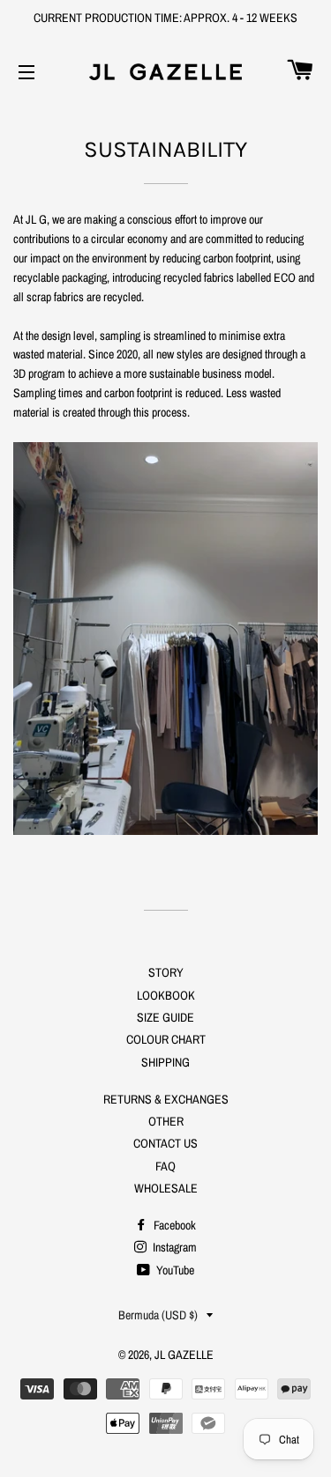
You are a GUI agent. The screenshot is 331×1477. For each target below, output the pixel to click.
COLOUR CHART (166, 1039)
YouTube (174, 1270)
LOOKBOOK (166, 995)
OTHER (166, 1121)
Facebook (173, 1225)
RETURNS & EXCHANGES (166, 1099)
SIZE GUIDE (165, 1017)
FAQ (165, 1166)
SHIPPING (165, 1062)
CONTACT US (165, 1143)
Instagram (173, 1247)
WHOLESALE (166, 1188)
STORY (166, 972)
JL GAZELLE (184, 1355)
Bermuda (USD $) (158, 1315)
